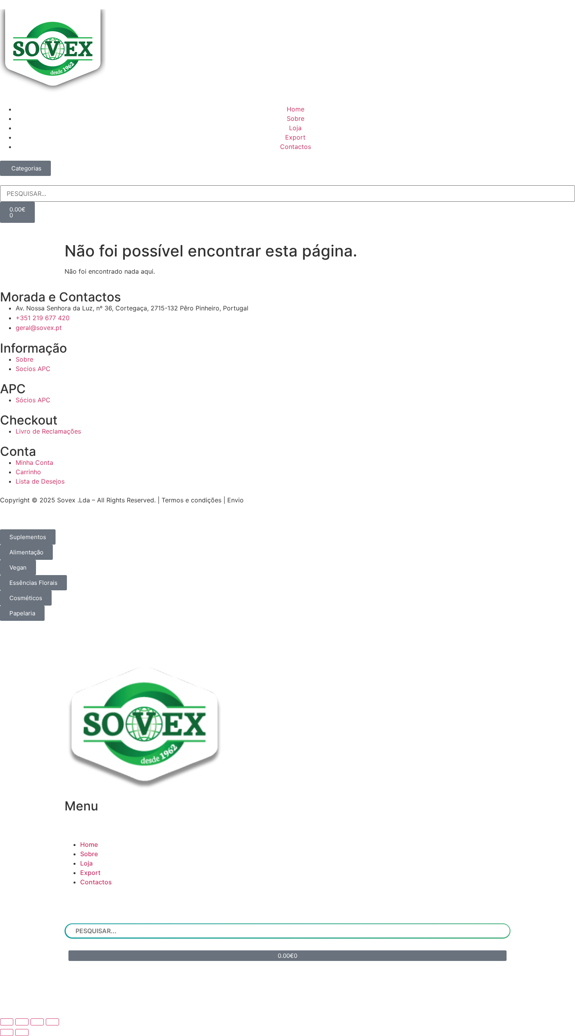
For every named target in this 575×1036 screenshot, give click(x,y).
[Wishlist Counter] (287, 226)
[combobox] (287, 193)
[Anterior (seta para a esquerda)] (6, 1032)
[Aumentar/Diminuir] (6, 1021)
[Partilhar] (37, 1021)
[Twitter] (311, 999)
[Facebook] (264, 999)
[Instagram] (287, 999)
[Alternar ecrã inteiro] (22, 1021)
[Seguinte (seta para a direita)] (22, 1032)
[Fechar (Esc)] (52, 1021)
